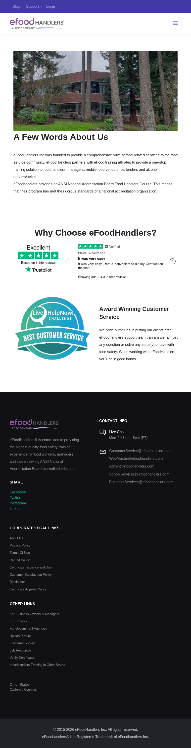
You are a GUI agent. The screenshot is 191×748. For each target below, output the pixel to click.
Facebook (18, 492)
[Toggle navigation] (175, 23)
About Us (16, 538)
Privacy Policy (20, 545)
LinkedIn (16, 509)
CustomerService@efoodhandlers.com (141, 451)
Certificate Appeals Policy (28, 589)
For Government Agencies (28, 628)
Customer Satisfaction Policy (31, 574)
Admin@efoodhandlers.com (131, 466)
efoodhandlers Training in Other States (37, 665)
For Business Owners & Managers (34, 614)
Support (32, 6)
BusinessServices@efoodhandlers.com (141, 482)
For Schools (18, 621)
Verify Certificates (22, 657)
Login (50, 6)
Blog (16, 6)
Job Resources (20, 650)
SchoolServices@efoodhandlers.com (139, 474)
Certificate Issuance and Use (30, 567)
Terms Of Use (20, 553)
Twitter (15, 498)
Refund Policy (20, 560)
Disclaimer (17, 582)
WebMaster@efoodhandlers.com (136, 459)
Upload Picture (20, 636)
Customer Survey (22, 643)
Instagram (18, 503)
